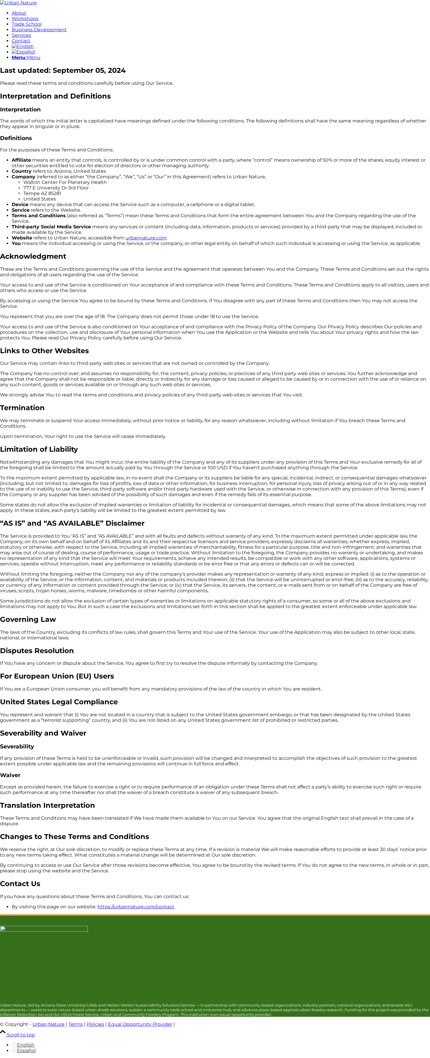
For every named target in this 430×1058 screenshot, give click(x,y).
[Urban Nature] (18, 3)
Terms (75, 1024)
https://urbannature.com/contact (135, 906)
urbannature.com (146, 238)
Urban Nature (48, 1024)
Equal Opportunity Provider (140, 1024)
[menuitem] (221, 13)
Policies (95, 1024)
